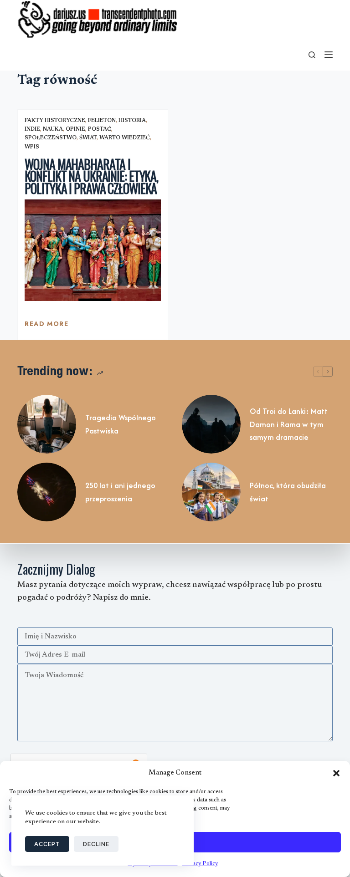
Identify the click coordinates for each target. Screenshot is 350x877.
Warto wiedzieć (124, 138)
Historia (132, 120)
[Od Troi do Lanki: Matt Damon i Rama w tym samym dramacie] (211, 424)
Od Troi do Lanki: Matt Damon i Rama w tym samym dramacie (289, 424)
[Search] (312, 54)
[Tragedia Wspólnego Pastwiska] (46, 424)
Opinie (75, 129)
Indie (32, 129)
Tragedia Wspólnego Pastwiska (120, 424)
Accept (47, 843)
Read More (46, 326)
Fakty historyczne (55, 120)
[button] (336, 773)
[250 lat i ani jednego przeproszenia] (46, 492)
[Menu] (328, 55)
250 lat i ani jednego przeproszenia (120, 492)
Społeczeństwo (51, 138)
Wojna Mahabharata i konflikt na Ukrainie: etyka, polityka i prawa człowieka (91, 176)
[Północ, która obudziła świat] (211, 492)
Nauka (53, 129)
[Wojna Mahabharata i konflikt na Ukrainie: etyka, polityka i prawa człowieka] (93, 250)
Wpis (32, 147)
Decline (96, 843)
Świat (88, 138)
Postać (99, 129)
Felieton (102, 120)
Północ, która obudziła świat (288, 492)
